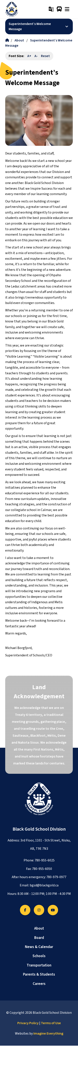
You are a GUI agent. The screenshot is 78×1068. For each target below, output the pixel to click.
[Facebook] (25, 910)
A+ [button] (29, 56)
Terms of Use (51, 1023)
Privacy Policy (28, 1023)
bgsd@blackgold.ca (44, 885)
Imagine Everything (48, 1033)
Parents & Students (39, 974)
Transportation (39, 965)
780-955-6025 (45, 860)
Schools (39, 956)
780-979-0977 (56, 877)
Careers (39, 983)
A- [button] (36, 56)
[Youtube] (53, 910)
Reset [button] (45, 56)
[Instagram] (39, 910)
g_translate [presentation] (51, 9)
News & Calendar (39, 947)
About (19, 40)
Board (39, 937)
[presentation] (67, 9)
